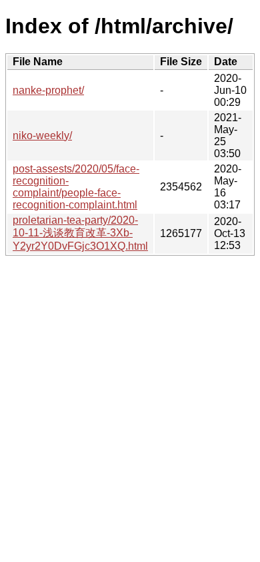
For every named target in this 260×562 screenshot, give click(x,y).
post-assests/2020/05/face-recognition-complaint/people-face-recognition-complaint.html (76, 186)
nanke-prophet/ (48, 90)
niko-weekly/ (42, 135)
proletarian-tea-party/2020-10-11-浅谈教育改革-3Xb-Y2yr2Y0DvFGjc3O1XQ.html (80, 233)
